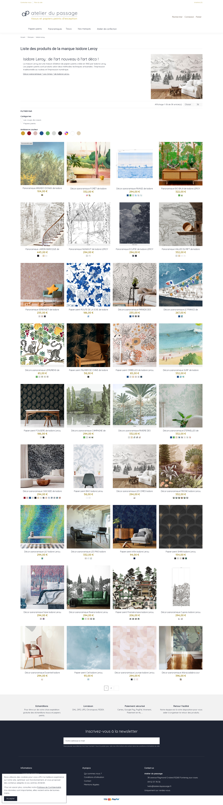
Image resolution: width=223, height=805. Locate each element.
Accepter (10, 798)
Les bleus (40, 138)
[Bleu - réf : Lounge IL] (132, 679)
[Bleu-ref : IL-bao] (87, 498)
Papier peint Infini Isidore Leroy (134, 551)
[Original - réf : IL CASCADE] (44, 498)
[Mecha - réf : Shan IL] (186, 558)
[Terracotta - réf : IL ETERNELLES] (190, 437)
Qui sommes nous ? (93, 773)
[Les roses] (35, 136)
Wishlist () (198, 2)
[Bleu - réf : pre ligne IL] (139, 619)
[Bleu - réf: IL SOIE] (88, 316)
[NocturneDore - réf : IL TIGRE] (136, 316)
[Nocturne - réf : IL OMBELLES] (141, 377)
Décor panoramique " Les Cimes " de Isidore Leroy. (46, 74)
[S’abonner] (157, 740)
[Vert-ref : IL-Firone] (185, 498)
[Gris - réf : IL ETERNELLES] (182, 437)
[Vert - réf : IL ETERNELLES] (187, 437)
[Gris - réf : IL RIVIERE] (137, 437)
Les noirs (58, 138)
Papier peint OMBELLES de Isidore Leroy (134, 370)
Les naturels (77, 138)
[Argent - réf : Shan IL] (178, 558)
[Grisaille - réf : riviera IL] (91, 619)
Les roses (33, 138)
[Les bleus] (42, 136)
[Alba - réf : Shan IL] (181, 558)
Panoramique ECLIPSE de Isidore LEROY (134, 249)
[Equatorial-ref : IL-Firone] (176, 498)
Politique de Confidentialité (49, 787)
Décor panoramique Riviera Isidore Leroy (88, 612)
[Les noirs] (60, 136)
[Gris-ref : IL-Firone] (187, 498)
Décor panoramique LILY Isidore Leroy (42, 551)
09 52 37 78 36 (154, 782)
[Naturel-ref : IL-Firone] (174, 498)
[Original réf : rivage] (136, 195)
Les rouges (27, 138)
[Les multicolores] (66, 136)
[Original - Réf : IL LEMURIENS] (42, 377)
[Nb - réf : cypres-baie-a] (179, 619)
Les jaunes (21, 138)
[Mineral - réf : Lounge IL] (134, 679)
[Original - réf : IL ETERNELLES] (179, 437)
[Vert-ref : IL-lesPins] (88, 558)
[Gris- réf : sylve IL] (41, 619)
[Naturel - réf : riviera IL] (94, 619)
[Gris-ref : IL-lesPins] (91, 558)
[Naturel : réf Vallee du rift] (185, 256)
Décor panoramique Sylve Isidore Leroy (42, 612)
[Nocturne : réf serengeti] (45, 316)
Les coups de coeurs (32, 120)
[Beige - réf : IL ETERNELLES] (185, 437)
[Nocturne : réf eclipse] (136, 256)
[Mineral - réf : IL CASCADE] (49, 498)
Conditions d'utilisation (94, 777)
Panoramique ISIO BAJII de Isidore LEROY (180, 188)
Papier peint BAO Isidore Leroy (88, 491)
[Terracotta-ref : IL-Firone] (182, 498)
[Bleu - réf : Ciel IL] (88, 679)
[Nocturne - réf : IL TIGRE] (133, 316)
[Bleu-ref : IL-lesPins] (86, 558)
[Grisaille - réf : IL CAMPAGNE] (90, 437)
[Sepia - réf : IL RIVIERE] (140, 437)
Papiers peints (29, 123)
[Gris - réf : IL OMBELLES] (139, 377)
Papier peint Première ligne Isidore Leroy (135, 612)
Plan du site (38, 2)
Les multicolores (64, 138)
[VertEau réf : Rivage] (141, 195)
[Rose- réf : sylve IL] (44, 619)
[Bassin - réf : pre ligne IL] (136, 619)
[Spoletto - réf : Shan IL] (183, 558)
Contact (87, 781)
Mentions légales (91, 784)
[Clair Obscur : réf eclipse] (133, 256)
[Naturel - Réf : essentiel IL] (42, 679)
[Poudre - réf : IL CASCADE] (46, 498)
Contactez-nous (26, 2)
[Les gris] (54, 136)
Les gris (52, 138)
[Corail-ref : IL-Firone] (179, 498)
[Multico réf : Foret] (90, 195)
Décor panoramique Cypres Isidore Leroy (180, 612)
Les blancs (71, 138)
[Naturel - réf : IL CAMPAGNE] (92, 437)
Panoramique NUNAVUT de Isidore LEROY (88, 249)
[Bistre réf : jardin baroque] (46, 256)
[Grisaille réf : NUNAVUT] (90, 256)
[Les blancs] (72, 136)
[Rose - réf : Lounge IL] (137, 679)
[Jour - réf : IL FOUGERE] (41, 437)
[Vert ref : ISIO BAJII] (182, 195)
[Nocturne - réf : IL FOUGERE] (44, 437)
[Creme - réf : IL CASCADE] (41, 498)
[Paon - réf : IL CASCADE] (57, 498)
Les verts (46, 138)
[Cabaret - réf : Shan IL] (175, 558)
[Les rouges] (29, 136)
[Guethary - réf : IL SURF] (181, 377)
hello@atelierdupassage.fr (160, 786)
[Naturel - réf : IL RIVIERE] (134, 437)
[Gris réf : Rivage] (139, 195)
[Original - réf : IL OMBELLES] (136, 377)
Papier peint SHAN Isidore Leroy (181, 551)
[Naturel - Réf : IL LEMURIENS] (45, 377)
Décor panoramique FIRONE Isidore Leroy (181, 491)
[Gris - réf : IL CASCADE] (54, 498)
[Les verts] (48, 136)
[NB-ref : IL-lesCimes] (134, 498)
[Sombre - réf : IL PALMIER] (88, 377)
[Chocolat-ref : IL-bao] (90, 498)
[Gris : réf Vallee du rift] (182, 256)
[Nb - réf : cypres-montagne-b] (182, 619)
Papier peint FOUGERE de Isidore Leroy (42, 430)
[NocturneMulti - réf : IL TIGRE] (139, 316)
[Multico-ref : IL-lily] (42, 558)
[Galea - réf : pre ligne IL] (133, 619)
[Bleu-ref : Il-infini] (134, 558)
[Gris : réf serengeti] (39, 316)
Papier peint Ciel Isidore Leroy (88, 672)
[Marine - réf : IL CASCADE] (52, 498)
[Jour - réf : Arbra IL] (181, 679)
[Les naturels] (79, 136)
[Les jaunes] (23, 136)
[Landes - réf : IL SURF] (183, 377)
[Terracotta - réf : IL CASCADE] (60, 498)
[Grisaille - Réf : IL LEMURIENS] (48, 377)
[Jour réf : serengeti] (42, 316)
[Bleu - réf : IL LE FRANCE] (182, 316)
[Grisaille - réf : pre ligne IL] (130, 619)
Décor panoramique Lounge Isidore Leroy (134, 672)
